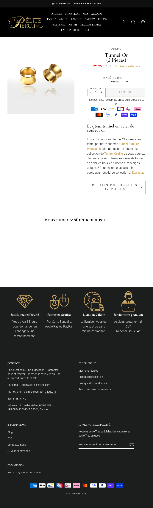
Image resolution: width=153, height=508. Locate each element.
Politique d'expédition (91, 376)
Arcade (96, 14)
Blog (10, 432)
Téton (102, 19)
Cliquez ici (50, 391)
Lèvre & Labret (57, 19)
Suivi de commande (18, 450)
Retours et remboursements (95, 389)
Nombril (58, 24)
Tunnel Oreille (113, 153)
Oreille (56, 14)
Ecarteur (72, 14)
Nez (85, 14)
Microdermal (90, 24)
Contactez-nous (16, 444)
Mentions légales (88, 370)
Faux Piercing (71, 30)
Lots (88, 30)
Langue (76, 19)
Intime (73, 24)
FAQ (9, 438)
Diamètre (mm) (113, 77)
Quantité (96, 88)
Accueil (115, 48)
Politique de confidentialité (94, 383)
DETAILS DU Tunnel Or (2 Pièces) (116, 187)
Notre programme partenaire (24, 472)
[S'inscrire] (131, 444)
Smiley (90, 19)
